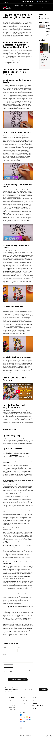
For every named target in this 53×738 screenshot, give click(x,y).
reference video (22, 472)
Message (5, 654)
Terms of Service (6, 671)
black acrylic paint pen (15, 326)
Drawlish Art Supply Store (10, 410)
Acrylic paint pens (21, 612)
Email (19, 647)
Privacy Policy (27, 670)
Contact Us (11, 703)
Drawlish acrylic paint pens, (19, 253)
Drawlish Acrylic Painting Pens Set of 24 (23, 412)
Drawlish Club (12, 707)
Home (17, 5)
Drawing (42, 28)
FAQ (23, 9)
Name (4, 647)
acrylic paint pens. (15, 558)
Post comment (8, 666)
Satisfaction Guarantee (14, 705)
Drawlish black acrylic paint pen (12, 312)
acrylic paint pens (24, 23)
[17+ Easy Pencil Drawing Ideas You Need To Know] (42, 26)
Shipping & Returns (25, 702)
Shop (23, 5)
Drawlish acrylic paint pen (16, 137)
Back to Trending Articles (18, 679)
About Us (11, 702)
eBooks (32, 5)
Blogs (17, 9)
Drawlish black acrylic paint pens (10, 333)
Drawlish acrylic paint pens (24, 258)
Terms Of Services (25, 703)
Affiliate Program (12, 709)
